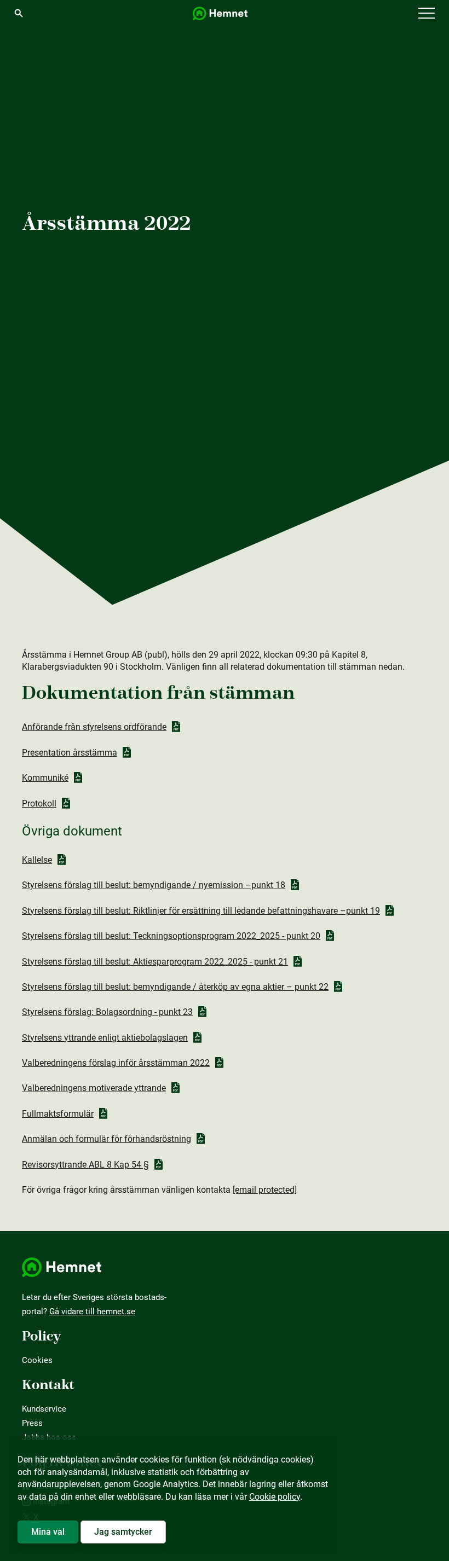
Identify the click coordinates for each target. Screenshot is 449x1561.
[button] (426, 13)
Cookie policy (274, 1497)
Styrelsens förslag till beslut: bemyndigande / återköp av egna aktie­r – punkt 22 (175, 987)
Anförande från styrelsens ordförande (94, 727)
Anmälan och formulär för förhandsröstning (106, 1139)
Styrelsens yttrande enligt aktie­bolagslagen (105, 1037)
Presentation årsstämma (69, 752)
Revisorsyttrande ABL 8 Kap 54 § (85, 1164)
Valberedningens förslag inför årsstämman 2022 (116, 1063)
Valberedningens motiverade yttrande (94, 1088)
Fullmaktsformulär (58, 1114)
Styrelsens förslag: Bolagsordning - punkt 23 (107, 1012)
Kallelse (37, 860)
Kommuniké (45, 778)
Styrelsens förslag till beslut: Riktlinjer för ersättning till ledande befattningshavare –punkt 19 (201, 911)
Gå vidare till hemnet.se (92, 1311)
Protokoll (39, 803)
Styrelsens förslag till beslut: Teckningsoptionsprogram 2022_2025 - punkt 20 (171, 936)
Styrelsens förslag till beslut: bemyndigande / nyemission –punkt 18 (153, 885)
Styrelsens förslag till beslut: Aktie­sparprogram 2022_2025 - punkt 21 (155, 961)
